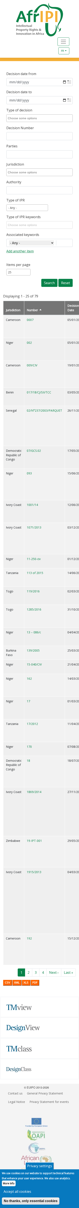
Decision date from (21, 73)
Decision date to (19, 92)
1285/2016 (34, 609)
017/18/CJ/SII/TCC (39, 392)
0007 (30, 320)
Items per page (18, 264)
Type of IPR (15, 200)
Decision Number (20, 128)
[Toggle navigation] (63, 41)
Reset (65, 283)
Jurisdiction (15, 164)
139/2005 (33, 650)
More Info (9, 1183)
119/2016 (33, 591)
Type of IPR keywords (23, 217)
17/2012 (32, 724)
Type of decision (19, 110)
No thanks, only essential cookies (31, 1201)
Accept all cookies (17, 1191)
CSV (7, 982)
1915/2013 (34, 872)
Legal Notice (16, 1102)
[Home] (34, 19)
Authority (13, 182)
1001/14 (32, 505)
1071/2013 (34, 527)
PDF (34, 982)
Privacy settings (39, 1166)
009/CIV (32, 365)
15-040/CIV (34, 664)
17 (28, 701)
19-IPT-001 (34, 841)
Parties (11, 146)
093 (29, 473)
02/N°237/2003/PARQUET (44, 410)
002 (29, 343)
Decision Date (73, 308)
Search (49, 283)
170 (29, 747)
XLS (26, 982)
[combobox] (40, 118)
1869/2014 (34, 792)
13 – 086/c (34, 632)
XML (17, 982)
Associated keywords (22, 234)
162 (29, 679)
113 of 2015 (35, 573)
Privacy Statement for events (49, 1102)
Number (34, 310)
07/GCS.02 (34, 451)
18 (28, 761)
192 (29, 938)
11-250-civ (34, 559)
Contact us (15, 1093)
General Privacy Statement (45, 1093)
